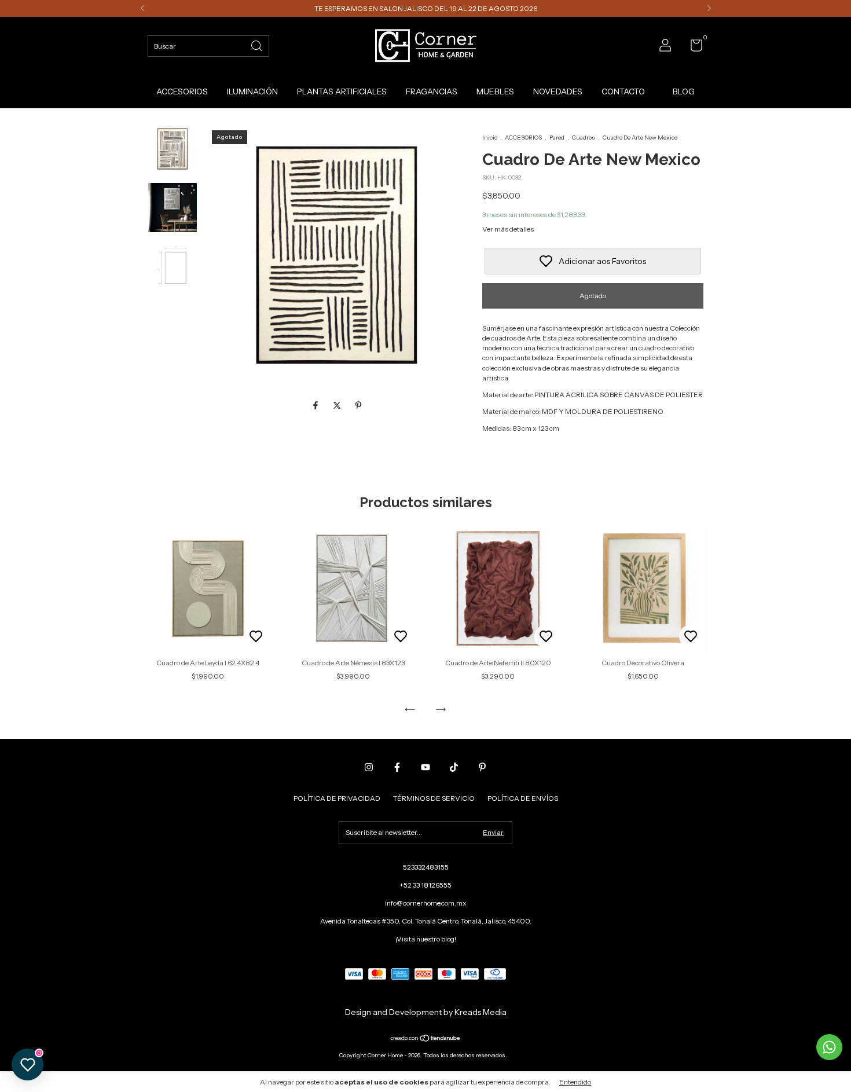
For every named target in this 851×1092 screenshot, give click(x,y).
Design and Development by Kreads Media (426, 1012)
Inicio (489, 137)
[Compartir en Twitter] (338, 406)
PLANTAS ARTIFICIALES (342, 91)
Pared (556, 137)
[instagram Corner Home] (368, 767)
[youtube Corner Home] (425, 767)
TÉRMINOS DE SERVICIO (434, 798)
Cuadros (583, 137)
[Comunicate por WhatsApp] (829, 1047)
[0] (692, 48)
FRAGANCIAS (431, 91)
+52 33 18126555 (425, 885)
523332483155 (426, 867)
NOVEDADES (557, 91)
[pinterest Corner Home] (482, 767)
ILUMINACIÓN (252, 91)
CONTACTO (623, 91)
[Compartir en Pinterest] (358, 406)
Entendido (575, 1082)
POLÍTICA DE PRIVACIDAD (337, 798)
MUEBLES (495, 91)
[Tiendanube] (426, 1039)
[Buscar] (257, 44)
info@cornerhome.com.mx (426, 903)
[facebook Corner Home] (397, 767)
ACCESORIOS (182, 91)
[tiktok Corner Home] (453, 767)
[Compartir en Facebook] (316, 406)
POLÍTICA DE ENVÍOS (522, 798)
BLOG (684, 91)
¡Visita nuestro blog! (425, 939)
